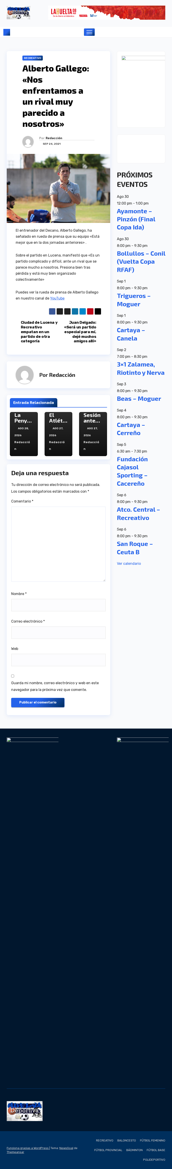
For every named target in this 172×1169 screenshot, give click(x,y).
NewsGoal (66, 1148)
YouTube (57, 298)
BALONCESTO (126, 1140)
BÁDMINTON (134, 1150)
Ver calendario (129, 563)
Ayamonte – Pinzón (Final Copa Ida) (136, 219)
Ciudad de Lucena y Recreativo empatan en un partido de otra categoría (39, 331)
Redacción (54, 138)
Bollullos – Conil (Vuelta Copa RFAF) (141, 261)
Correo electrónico (28, 621)
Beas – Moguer (139, 398)
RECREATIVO (32, 58)
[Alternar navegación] (89, 32)
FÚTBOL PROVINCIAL (108, 1150)
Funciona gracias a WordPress (28, 1148)
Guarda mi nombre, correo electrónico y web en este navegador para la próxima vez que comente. (55, 686)
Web (14, 649)
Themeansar (15, 1152)
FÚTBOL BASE (156, 1150)
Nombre (19, 594)
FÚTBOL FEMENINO (152, 1140)
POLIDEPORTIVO (154, 1159)
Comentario (22, 501)
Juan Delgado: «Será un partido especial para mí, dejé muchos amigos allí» (80, 331)
